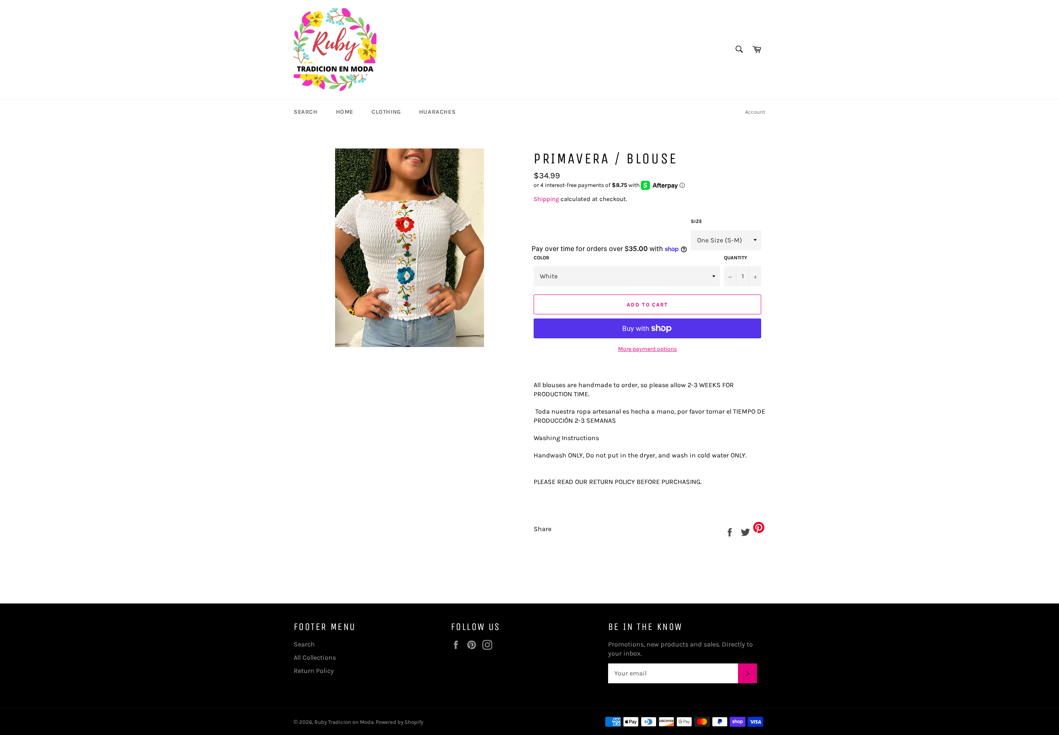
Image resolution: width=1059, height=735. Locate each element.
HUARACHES (437, 111)
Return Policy (314, 671)
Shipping (546, 199)
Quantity (735, 258)
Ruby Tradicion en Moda (344, 722)
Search (304, 644)
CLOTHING (386, 111)
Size (696, 221)
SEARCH (306, 111)
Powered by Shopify (399, 722)
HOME (344, 111)
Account (755, 112)
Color (541, 258)
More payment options (647, 348)
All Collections (315, 657)
